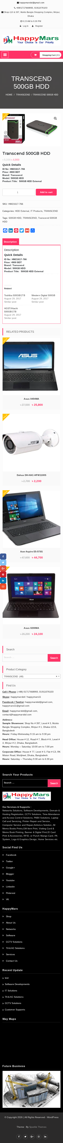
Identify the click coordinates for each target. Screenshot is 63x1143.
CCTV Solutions (14, 942)
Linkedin (10, 886)
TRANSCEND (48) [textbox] (30, 676)
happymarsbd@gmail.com (31, 3)
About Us (11, 922)
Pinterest (10, 893)
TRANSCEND (23, 94)
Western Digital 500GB (43, 295)
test (7, 978)
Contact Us (11, 961)
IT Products (36, 211)
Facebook (11, 855)
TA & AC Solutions (15, 948)
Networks (11, 929)
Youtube (10, 880)
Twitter (9, 861)
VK (7, 899)
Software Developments (17, 984)
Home (9, 94)
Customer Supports (15, 1009)
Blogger (10, 874)
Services (10, 954)
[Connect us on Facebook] (18, 1136)
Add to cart (46, 192)
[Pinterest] (3, 574)
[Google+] (3, 569)
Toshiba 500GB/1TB (14, 295)
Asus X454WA (31, 399)
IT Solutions (11, 990)
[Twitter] (3, 563)
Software (10, 935)
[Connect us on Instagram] (38, 1136)
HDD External (22, 211)
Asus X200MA (31, 628)
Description (10, 241)
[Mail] (3, 586)
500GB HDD (15, 218)
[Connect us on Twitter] (25, 1136)
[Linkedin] (3, 580)
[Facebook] (3, 556)
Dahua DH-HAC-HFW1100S (31, 475)
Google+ (10, 867)
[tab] (10, 241)
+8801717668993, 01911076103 (31, 8)
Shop (8, 916)
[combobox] (31, 676)
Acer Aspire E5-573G (31, 551)
